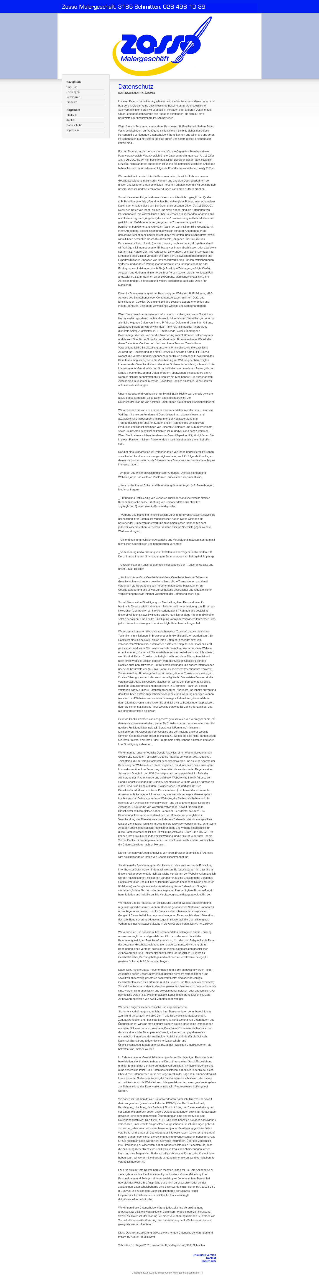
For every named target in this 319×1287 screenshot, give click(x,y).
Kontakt (70, 120)
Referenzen (73, 97)
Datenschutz (73, 125)
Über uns (71, 87)
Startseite (71, 115)
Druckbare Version (204, 1255)
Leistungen (73, 92)
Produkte (71, 102)
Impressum (72, 130)
